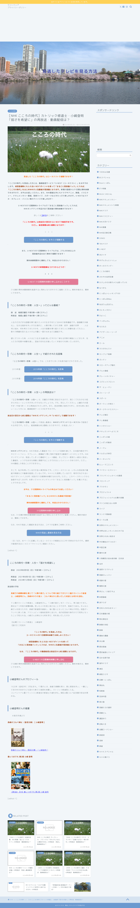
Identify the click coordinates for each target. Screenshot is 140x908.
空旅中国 (102, 696)
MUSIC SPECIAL (105, 194)
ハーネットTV (104, 459)
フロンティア (104, 481)
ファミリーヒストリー (108, 470)
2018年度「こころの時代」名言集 (48, 378)
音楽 (101, 740)
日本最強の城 (104, 614)
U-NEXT (102, 249)
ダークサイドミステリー (109, 409)
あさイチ (102, 255)
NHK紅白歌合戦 (105, 233)
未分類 (102, 641)
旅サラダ (102, 602)
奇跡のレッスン (105, 575)
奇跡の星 (102, 580)
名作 (101, 564)
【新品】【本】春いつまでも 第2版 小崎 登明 (30, 792)
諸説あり (102, 718)
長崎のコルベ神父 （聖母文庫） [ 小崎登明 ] (29, 750)
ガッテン (102, 360)
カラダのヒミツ (105, 349)
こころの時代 (12, 111)
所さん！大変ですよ (107, 591)
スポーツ (102, 398)
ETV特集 (102, 188)
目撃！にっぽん (105, 680)
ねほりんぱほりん (106, 304)
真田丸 (102, 685)
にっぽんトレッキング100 (109, 293)
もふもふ (102, 326)
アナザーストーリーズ (108, 332)
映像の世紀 (103, 625)
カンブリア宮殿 (105, 354)
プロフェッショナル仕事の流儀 (111, 498)
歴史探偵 (102, 647)
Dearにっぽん (104, 183)
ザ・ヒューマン (105, 387)
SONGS (102, 238)
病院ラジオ (103, 674)
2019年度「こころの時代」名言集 (48, 369)
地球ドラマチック (106, 569)
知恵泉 (102, 691)
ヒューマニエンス (106, 464)
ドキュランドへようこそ (109, 431)
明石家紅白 (103, 619)
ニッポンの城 (104, 437)
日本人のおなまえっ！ (108, 608)
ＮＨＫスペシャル (106, 752)
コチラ (44, 215)
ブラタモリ (103, 487)
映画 (101, 630)
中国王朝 (102, 547)
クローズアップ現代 (107, 365)
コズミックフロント (107, 382)
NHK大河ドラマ (105, 222)
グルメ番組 (103, 371)
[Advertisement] (70, 25)
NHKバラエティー (106, 216)
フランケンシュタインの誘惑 (110, 476)
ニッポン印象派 (105, 442)
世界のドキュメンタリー (109, 525)
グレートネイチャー (107, 376)
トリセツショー (105, 426)
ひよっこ (102, 315)
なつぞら (102, 288)
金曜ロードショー (106, 729)
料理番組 (102, 597)
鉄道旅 (102, 735)
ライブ (102, 509)
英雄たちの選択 (105, 707)
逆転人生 (102, 724)
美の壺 (102, 702)
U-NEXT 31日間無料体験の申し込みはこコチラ (48, 281)
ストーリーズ (104, 393)
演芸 (101, 669)
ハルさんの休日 (105, 453)
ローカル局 (103, 520)
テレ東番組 (103, 420)
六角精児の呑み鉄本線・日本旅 (111, 558)
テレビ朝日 (103, 415)
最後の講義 (103, 636)
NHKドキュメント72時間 (109, 205)
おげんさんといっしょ (108, 260)
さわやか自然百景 (106, 277)
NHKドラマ (103, 210)
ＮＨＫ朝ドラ (104, 757)
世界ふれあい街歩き (107, 536)
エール (102, 343)
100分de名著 (104, 172)
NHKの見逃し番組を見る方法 (48, 532)
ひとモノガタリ (105, 310)
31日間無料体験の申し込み (49, 510)
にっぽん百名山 (105, 299)
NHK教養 (102, 227)
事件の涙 (102, 553)
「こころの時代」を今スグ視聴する (48, 239)
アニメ (102, 337)
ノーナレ (102, 448)
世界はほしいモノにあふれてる (111, 531)
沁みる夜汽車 (104, 658)
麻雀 (101, 746)
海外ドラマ (103, 663)
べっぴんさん (104, 321)
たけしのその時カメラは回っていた (113, 282)
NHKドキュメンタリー (108, 199)
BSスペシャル (104, 177)
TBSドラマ (103, 244)
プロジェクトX (105, 492)
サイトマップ (13, 5)
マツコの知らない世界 (108, 503)
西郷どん (102, 713)
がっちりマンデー (106, 266)
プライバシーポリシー (17, 7)
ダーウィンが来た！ (107, 404)
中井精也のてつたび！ (108, 542)
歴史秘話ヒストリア (107, 652)
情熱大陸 (102, 586)
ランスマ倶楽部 (105, 514)
